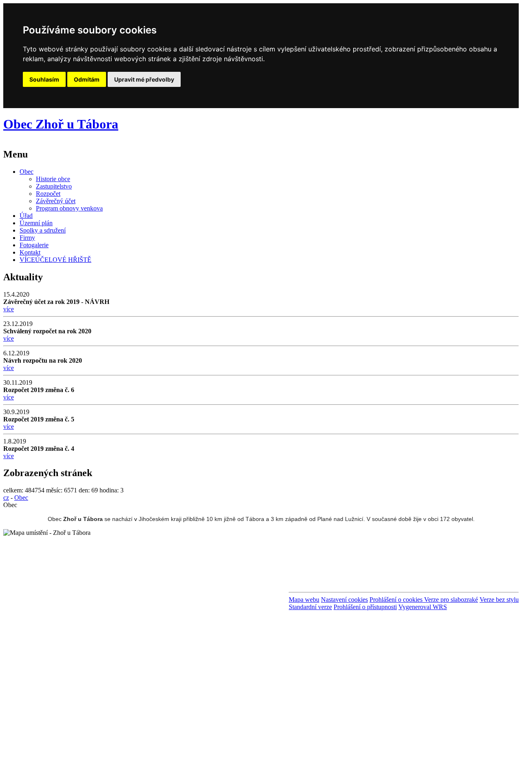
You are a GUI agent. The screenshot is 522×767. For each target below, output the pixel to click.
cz (6, 497)
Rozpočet (48, 193)
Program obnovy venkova (69, 208)
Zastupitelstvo (54, 186)
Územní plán (36, 222)
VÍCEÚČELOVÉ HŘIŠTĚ (55, 259)
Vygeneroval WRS (422, 606)
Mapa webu (304, 599)
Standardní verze (310, 606)
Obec (26, 171)
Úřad (26, 215)
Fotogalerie (34, 245)
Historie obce (53, 178)
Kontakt (30, 252)
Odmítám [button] (87, 79)
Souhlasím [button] (44, 79)
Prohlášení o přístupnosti (365, 606)
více (8, 309)
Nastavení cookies (344, 599)
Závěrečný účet (55, 200)
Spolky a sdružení (43, 230)
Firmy (27, 237)
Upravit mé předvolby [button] (144, 79)
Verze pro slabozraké (451, 599)
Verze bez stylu (499, 599)
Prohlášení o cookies (396, 599)
